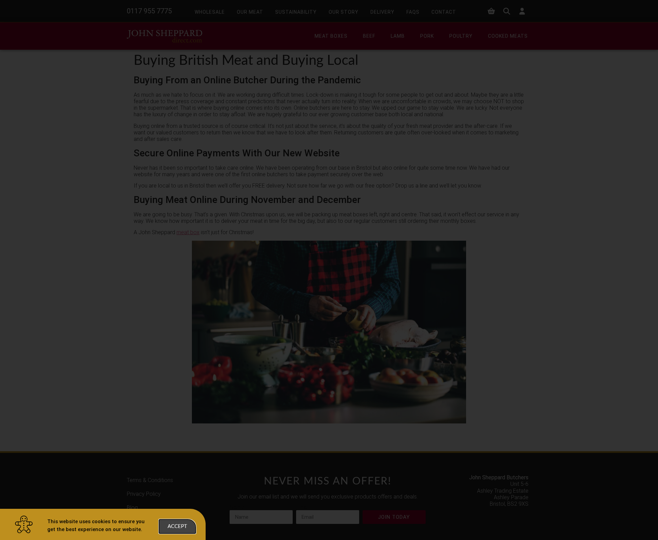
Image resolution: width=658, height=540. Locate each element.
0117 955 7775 (149, 11)
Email (302, 507)
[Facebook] (483, 522)
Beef (369, 36)
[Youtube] (511, 522)
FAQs (412, 12)
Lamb (398, 36)
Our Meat (250, 12)
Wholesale (210, 12)
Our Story (343, 12)
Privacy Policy (144, 494)
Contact (443, 12)
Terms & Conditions (150, 480)
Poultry (461, 36)
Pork (427, 36)
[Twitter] (497, 522)
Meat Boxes (331, 36)
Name (237, 507)
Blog (132, 507)
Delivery (382, 12)
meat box (187, 232)
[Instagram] (525, 522)
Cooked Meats (508, 36)
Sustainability (296, 12)
